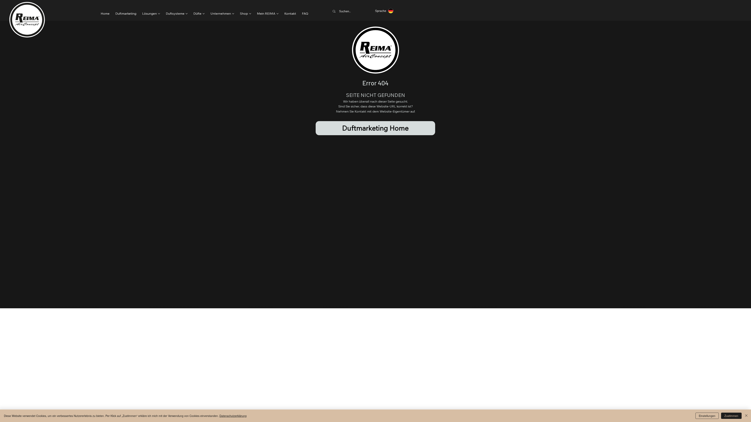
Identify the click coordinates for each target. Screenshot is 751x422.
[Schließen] (746, 416)
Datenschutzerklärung (233, 416)
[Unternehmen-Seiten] (233, 14)
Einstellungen (707, 416)
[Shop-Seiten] (250, 14)
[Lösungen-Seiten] (159, 14)
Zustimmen (731, 416)
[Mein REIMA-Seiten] (277, 14)
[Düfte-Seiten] (204, 14)
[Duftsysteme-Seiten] (187, 14)
